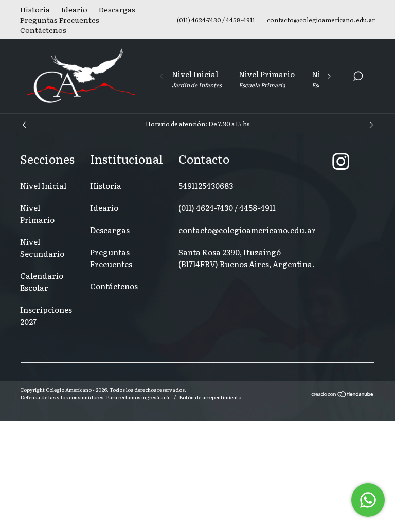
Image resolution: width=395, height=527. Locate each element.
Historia (35, 9)
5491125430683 (205, 185)
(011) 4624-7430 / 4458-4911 (227, 208)
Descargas (117, 9)
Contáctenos (43, 30)
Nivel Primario (267, 78)
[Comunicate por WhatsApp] (368, 500)
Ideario (74, 9)
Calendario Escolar (41, 281)
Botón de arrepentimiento (210, 397)
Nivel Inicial (197, 78)
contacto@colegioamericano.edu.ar (247, 230)
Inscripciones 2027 (46, 315)
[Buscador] (358, 77)
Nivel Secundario (42, 247)
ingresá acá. (156, 397)
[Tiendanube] (343, 395)
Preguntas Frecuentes (59, 19)
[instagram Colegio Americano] (340, 160)
